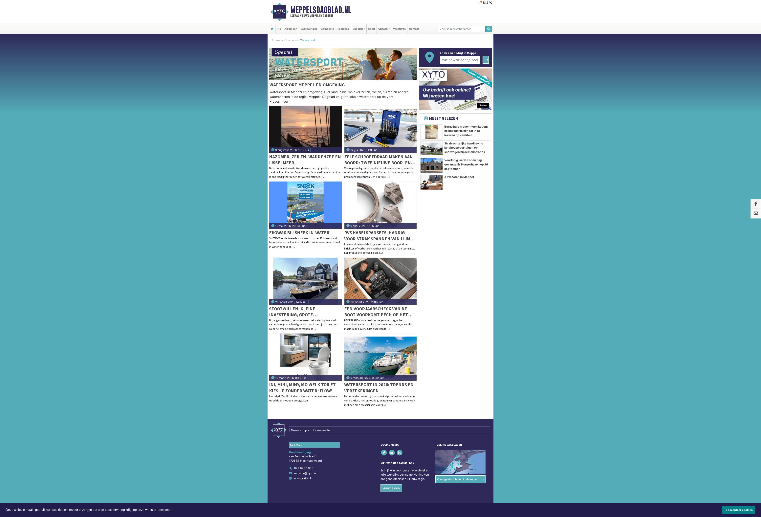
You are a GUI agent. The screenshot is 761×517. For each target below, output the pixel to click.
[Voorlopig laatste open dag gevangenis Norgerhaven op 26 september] (431, 165)
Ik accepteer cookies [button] (739, 509)
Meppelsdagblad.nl (320, 9)
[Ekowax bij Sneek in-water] (305, 205)
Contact (414, 28)
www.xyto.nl (302, 478)
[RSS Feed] (400, 452)
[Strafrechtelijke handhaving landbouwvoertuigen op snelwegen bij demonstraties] (431, 148)
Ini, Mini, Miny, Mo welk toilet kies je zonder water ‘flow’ (302, 387)
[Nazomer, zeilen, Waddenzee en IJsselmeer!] (305, 129)
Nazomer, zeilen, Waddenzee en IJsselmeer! (305, 159)
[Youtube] (392, 452)
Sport (371, 28)
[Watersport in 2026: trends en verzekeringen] (380, 357)
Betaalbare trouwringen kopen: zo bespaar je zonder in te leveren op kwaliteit (466, 131)
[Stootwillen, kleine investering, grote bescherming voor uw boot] (305, 281)
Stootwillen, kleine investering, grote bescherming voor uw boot (300, 312)
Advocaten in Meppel (459, 177)
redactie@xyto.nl (305, 473)
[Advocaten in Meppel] (431, 182)
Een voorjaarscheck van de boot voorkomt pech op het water (376, 312)
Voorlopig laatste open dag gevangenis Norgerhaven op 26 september (466, 164)
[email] (756, 213)
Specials (290, 40)
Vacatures (399, 28)
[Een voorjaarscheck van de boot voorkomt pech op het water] (380, 281)
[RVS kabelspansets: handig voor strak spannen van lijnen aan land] (380, 205)
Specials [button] (358, 28)
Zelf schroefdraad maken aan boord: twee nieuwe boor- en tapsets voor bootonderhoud (378, 160)
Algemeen (290, 28)
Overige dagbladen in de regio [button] (457, 479)
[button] (279, 102)
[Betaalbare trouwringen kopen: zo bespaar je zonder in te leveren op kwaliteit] (431, 132)
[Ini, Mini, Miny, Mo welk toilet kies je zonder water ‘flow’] (305, 357)
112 (279, 28)
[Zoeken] (488, 29)
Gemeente (327, 28)
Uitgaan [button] (383, 28)
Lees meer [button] (165, 509)
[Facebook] (384, 452)
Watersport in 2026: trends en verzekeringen (379, 387)
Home (276, 40)
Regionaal (343, 28)
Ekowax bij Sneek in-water (299, 232)
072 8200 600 (303, 468)
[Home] (272, 29)
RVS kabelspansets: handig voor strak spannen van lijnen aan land (380, 236)
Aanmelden (391, 488)
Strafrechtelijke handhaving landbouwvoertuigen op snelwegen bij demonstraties (464, 148)
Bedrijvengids (309, 28)
